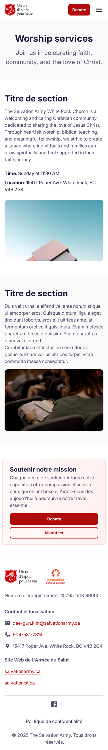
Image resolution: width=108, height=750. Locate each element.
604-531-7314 (28, 634)
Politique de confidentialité (54, 721)
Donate (79, 9)
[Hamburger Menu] (96, 9)
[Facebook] (54, 703)
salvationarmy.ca (23, 671)
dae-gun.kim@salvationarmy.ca (46, 623)
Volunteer (54, 532)
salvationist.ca (20, 683)
